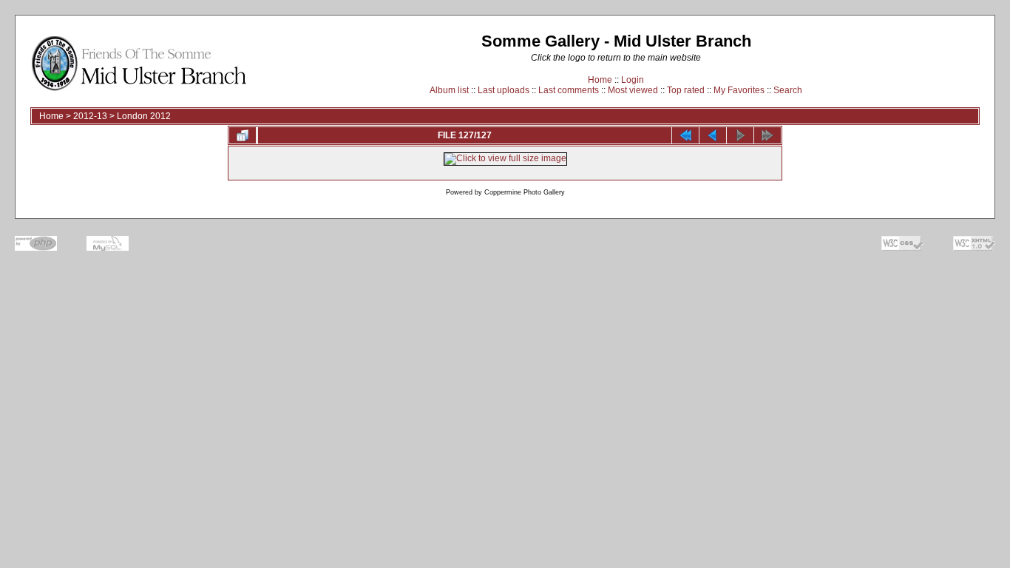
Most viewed (633, 90)
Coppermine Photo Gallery (524, 192)
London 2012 (144, 116)
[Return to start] (685, 135)
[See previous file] (712, 135)
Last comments (568, 90)
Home (600, 80)
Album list (449, 90)
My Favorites (739, 90)
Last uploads (503, 90)
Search (787, 90)
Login (632, 80)
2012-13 (90, 116)
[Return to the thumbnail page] (242, 135)
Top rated (686, 90)
